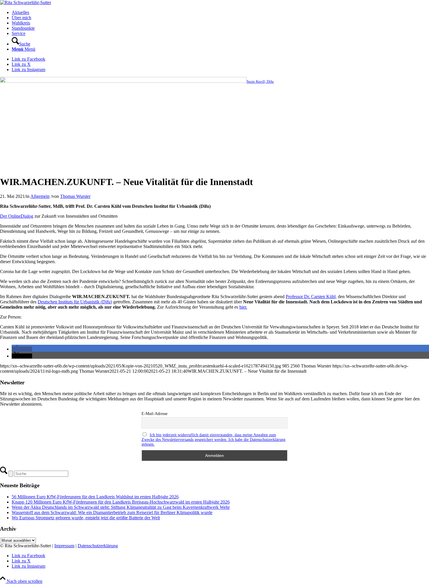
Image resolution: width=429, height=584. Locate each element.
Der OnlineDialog (16, 216)
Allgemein (40, 196)
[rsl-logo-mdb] (25, 2)
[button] (22, 348)
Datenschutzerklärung (98, 545)
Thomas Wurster (75, 196)
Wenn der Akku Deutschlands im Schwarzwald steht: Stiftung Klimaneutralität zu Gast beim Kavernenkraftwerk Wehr (121, 507)
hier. (243, 307)
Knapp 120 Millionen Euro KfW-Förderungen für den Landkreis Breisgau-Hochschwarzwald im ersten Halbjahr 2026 (121, 501)
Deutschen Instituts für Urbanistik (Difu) (75, 301)
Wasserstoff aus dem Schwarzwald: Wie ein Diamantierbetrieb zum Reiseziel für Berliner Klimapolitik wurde (112, 512)
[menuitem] (220, 12)
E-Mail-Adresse (155, 413)
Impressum (64, 545)
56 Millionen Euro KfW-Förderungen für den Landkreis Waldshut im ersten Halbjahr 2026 (95, 496)
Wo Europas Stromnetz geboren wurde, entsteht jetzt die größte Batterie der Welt (86, 517)
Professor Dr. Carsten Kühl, (311, 296)
